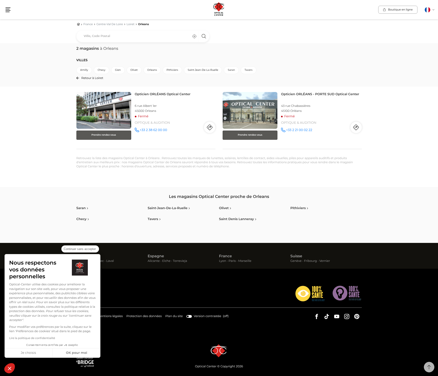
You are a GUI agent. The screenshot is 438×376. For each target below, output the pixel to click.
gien (118, 70)
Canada (83, 256)
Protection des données (144, 317)
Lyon (222, 261)
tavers (249, 70)
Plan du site (174, 316)
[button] (9, 368)
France (225, 256)
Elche (166, 261)
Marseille (244, 261)
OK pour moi (76, 353)
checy (101, 70)
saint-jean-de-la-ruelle (203, 70)
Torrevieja (180, 261)
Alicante (154, 261)
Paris (232, 261)
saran (231, 70)
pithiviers (172, 70)
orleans (152, 70)
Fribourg (310, 261)
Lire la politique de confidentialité (32, 338)
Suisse (296, 256)
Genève (296, 261)
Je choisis (28, 353)
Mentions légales (110, 317)
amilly (84, 70)
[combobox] (142, 36)
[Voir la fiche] (146, 119)
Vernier (324, 261)
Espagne (156, 256)
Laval (110, 261)
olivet (134, 70)
